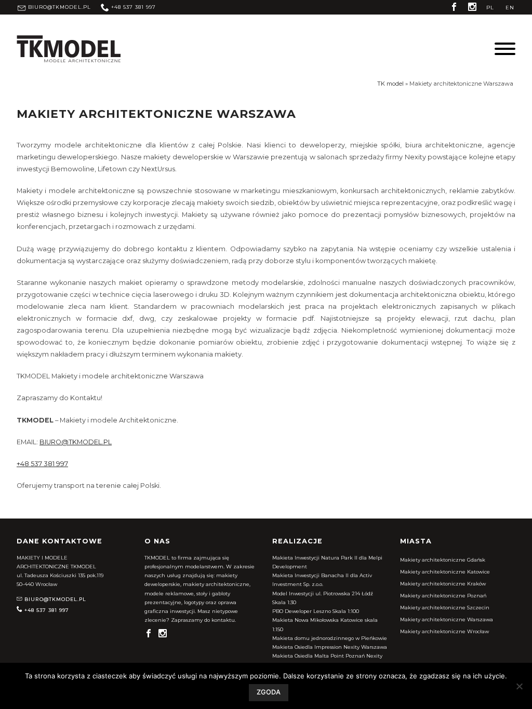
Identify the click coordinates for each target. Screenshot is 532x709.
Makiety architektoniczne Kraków (443, 584)
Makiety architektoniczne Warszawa (446, 619)
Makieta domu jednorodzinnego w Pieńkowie (329, 638)
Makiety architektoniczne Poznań (443, 595)
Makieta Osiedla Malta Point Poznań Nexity (327, 656)
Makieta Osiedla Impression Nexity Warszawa (329, 647)
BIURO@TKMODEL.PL (75, 442)
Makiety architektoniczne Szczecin (444, 607)
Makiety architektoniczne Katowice (445, 572)
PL (490, 7)
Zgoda (269, 692)
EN (510, 7)
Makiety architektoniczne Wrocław (444, 631)
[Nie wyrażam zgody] (519, 686)
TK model (390, 83)
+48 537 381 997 (42, 464)
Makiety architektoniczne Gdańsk (442, 560)
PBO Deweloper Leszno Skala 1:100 (315, 611)
